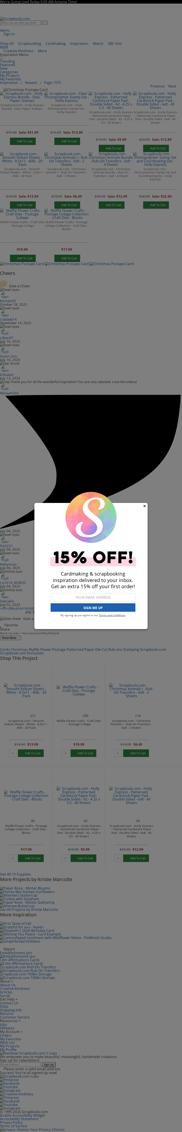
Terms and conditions (112, 615)
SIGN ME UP (93, 608)
